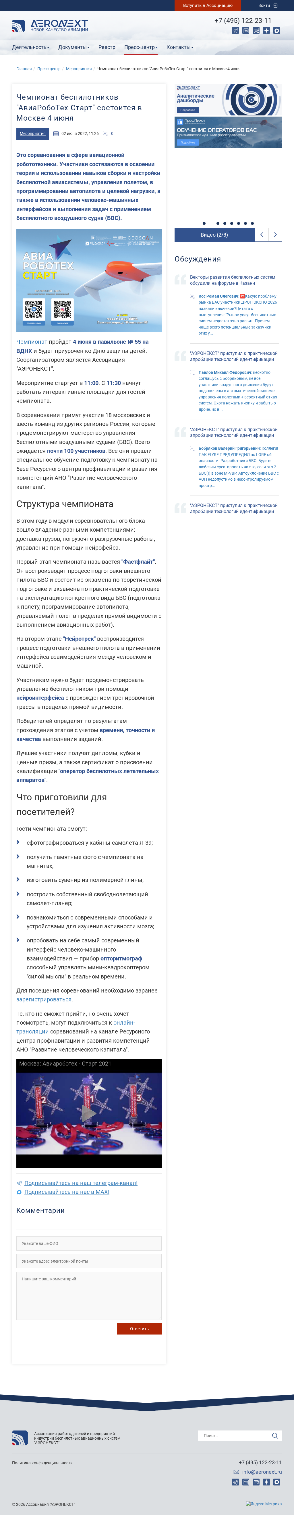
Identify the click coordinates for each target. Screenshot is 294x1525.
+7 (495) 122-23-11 (243, 21)
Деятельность (29, 47)
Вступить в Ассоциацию (208, 5)
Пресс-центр (139, 47)
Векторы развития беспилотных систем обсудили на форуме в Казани (232, 280)
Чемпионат (31, 342)
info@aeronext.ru (262, 1472)
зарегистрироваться (43, 999)
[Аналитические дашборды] (228, 99)
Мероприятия (79, 68)
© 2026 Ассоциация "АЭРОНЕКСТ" (43, 1504)
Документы (72, 47)
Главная (24, 68)
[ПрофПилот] (228, 132)
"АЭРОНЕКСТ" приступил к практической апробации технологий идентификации (234, 356)
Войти (264, 5)
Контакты (179, 47)
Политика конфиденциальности (42, 1463)
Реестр (106, 47)
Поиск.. (211, 1435)
